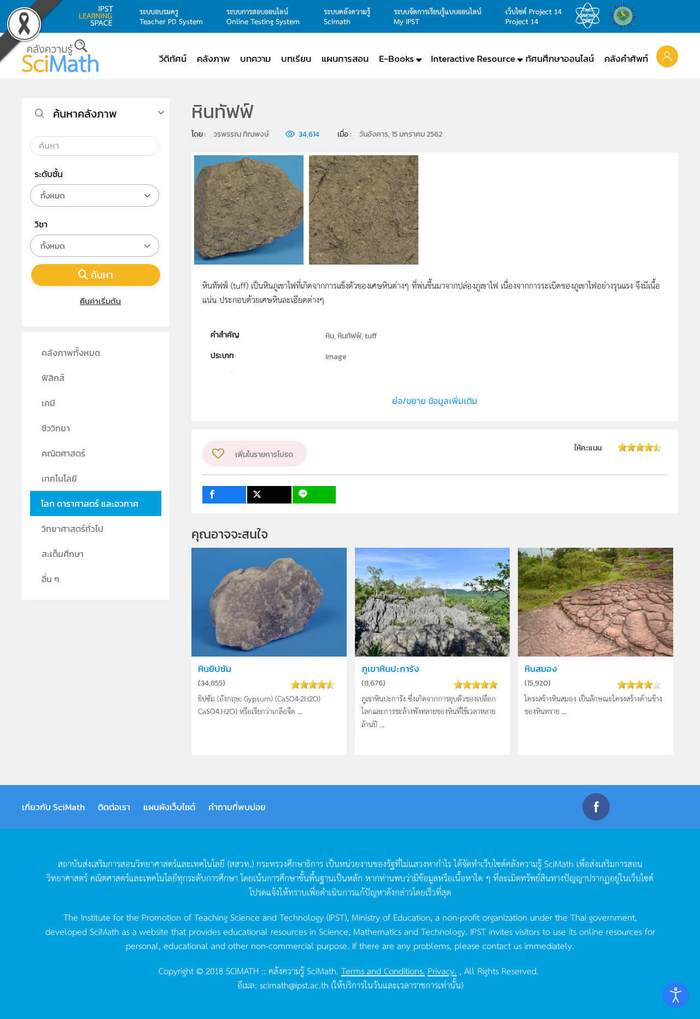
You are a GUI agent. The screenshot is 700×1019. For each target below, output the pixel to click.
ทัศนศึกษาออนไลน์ (560, 58)
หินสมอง (540, 669)
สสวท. (590, 16)
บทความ (255, 58)
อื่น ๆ (51, 578)
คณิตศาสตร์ (63, 453)
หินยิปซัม (214, 669)
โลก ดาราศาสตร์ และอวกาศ (89, 503)
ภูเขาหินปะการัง (390, 669)
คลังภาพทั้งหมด (71, 352)
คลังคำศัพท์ (626, 58)
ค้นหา (102, 274)
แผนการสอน (345, 58)
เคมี (48, 402)
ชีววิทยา (56, 428)
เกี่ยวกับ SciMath (53, 806)
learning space (99, 16)
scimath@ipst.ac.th (294, 984)
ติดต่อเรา (114, 806)
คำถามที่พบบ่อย (237, 806)
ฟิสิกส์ (53, 377)
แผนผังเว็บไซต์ (169, 806)
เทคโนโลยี (59, 478)
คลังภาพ (213, 58)
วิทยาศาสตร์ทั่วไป (72, 528)
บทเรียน (296, 58)
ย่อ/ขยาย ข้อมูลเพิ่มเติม (434, 400)
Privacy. (442, 970)
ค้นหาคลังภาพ (85, 114)
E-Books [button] (396, 58)
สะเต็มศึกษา (63, 553)
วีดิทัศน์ (172, 58)
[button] (667, 55)
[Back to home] (60, 55)
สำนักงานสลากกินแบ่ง (625, 16)
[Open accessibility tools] (676, 995)
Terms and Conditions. (383, 970)
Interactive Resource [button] (473, 58)
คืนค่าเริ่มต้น (100, 301)
